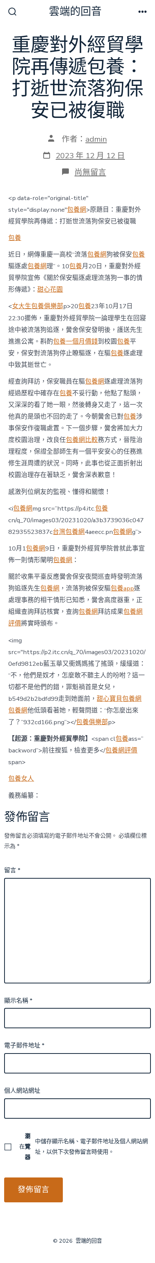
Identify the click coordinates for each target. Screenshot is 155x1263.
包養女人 (21, 778)
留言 (12, 870)
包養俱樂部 (92, 722)
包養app (122, 588)
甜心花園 (50, 289)
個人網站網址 (22, 1091)
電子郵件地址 (24, 1045)
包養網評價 (121, 750)
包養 (14, 238)
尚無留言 (90, 172)
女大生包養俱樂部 (37, 306)
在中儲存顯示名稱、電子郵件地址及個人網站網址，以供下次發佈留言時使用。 (83, 1146)
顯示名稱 (18, 1001)
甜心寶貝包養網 (119, 698)
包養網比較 (82, 440)
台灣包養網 (69, 532)
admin (96, 139)
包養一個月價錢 (75, 341)
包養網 (76, 209)
